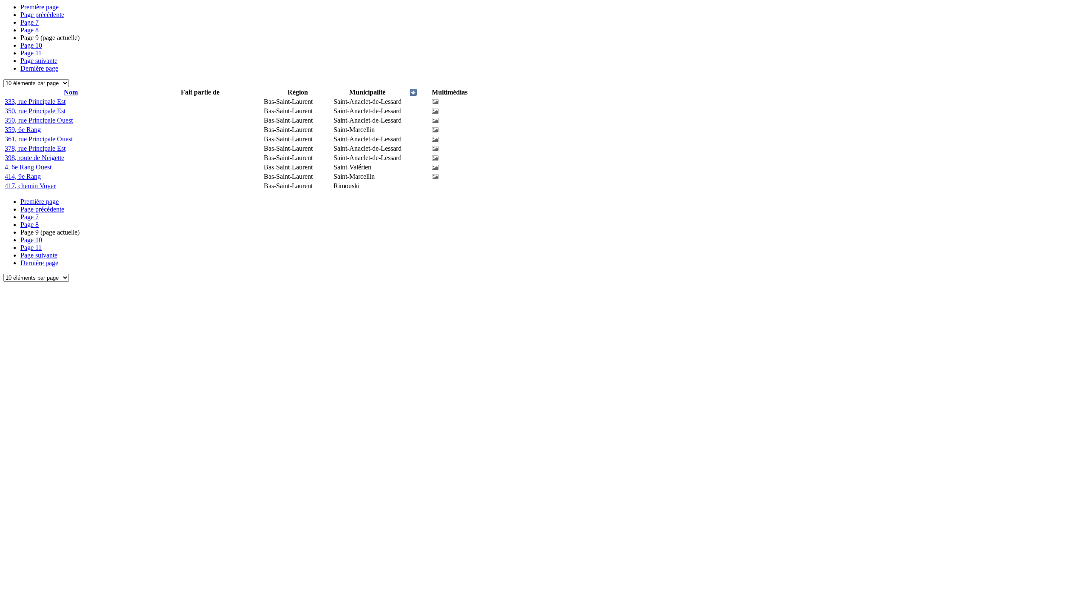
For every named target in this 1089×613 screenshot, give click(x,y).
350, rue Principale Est (35, 111)
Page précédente (42, 14)
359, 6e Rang (23, 129)
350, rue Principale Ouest (39, 120)
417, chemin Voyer (30, 185)
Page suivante (38, 60)
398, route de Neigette (34, 157)
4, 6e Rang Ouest (28, 167)
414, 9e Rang (23, 176)
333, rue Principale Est (35, 101)
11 (31, 53)
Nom (71, 92)
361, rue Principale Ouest (39, 139)
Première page (39, 7)
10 (31, 45)
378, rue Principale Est (35, 148)
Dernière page (39, 68)
